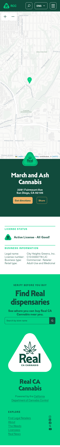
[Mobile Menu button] (53, 5)
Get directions (23, 200)
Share (42, 200)
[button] (5, 17)
